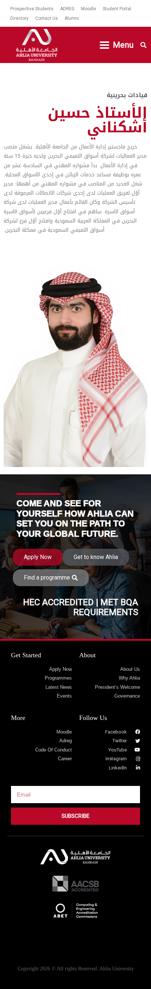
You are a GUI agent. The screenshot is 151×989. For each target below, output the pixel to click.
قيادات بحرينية (127, 95)
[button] (117, 45)
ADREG (67, 8)
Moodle (88, 8)
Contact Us (46, 18)
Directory (19, 18)
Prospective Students (32, 8)
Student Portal (117, 8)
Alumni (72, 18)
